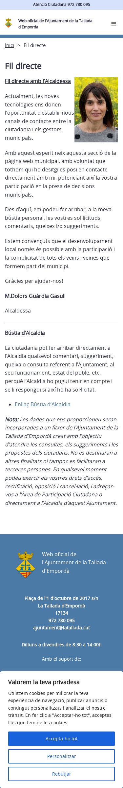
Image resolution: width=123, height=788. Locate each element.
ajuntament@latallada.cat (61, 627)
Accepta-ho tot (61, 738)
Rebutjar (61, 774)
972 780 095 (62, 620)
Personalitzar (61, 756)
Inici (9, 45)
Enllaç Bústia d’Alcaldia (43, 404)
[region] (61, 729)
